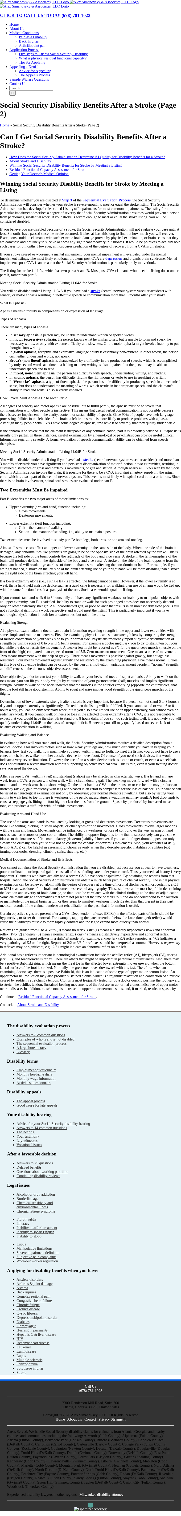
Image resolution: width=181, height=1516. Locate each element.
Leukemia (23, 1347)
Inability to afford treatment (36, 1228)
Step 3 (67, 200)
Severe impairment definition (37, 1253)
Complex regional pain (33, 1296)
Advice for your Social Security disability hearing (53, 1124)
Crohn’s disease (28, 1309)
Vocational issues (29, 1145)
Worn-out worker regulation (37, 1261)
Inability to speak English (35, 1232)
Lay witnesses (26, 1141)
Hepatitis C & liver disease (36, 1334)
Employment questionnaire (36, 1070)
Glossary (23, 1052)
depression (113, 258)
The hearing (25, 1132)
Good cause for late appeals (37, 1105)
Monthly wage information (36, 1078)
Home (4, 125)
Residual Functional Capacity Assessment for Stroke (48, 170)
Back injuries (26, 1292)
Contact (90, 1419)
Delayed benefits (28, 1167)
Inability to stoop (28, 1236)
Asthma (22, 1288)
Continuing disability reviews (38, 1176)
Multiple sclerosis (29, 1360)
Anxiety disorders (29, 1279)
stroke (95, 291)
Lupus (21, 1244)
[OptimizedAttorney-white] (90, 1509)
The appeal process (30, 1101)
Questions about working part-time (42, 1172)
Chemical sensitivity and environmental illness (34, 1205)
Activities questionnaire (33, 1083)
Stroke (21, 1373)
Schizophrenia (27, 1364)
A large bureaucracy (31, 1048)
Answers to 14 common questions (41, 1128)
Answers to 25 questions (34, 1163)
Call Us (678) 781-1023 (90, 1388)
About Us (74, 1419)
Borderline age (27, 1199)
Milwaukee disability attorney (101, 1494)
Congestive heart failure (34, 1301)
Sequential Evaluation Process (106, 200)
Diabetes (22, 1322)
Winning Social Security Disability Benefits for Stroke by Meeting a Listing (65, 165)
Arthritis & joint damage (34, 1284)
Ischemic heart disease (32, 1343)
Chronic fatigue (28, 1305)
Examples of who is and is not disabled (45, 1039)
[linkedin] (92, 1505)
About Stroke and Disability (30, 161)
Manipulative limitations (34, 1248)
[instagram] (90, 1505)
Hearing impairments (32, 1330)
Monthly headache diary (34, 1074)
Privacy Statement (112, 1419)
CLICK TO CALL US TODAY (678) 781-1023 (45, 15)
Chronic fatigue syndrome (35, 1211)
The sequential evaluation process (41, 1043)
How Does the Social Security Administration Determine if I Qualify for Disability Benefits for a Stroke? (87, 157)
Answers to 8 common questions (40, 1035)
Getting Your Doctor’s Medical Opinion (39, 174)
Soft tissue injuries (30, 1368)
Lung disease (26, 1351)
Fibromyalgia (26, 1219)
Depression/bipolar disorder (37, 1318)
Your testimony (27, 1136)
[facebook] (89, 1505)
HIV (19, 1339)
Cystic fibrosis (27, 1313)
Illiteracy (22, 1223)
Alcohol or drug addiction (35, 1194)
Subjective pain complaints (36, 1257)
